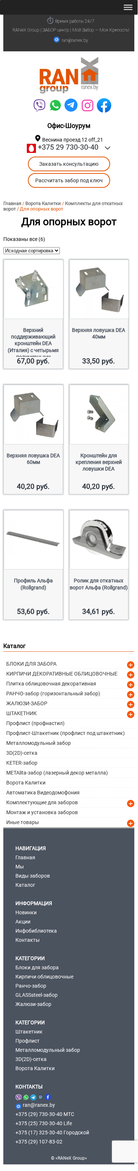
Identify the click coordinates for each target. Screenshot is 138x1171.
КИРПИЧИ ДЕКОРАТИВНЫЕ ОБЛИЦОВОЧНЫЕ (61, 674)
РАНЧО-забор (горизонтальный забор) (53, 693)
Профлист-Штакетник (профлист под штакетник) (65, 733)
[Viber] (39, 105)
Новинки (26, 912)
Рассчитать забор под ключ (69, 180)
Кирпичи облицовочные (44, 977)
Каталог (25, 885)
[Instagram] (40, 1096)
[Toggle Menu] (128, 7)
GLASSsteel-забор (36, 995)
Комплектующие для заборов (42, 802)
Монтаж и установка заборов (42, 812)
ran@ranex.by (75, 40)
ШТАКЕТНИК (21, 713)
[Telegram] (71, 105)
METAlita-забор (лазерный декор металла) (57, 773)
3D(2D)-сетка (21, 753)
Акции (22, 922)
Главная (12, 203)
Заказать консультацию (68, 164)
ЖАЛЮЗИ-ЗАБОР (26, 703)
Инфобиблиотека (36, 931)
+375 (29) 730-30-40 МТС (44, 1114)
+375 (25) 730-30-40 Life (43, 1123)
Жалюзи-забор (33, 1004)
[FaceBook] (104, 105)
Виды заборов (32, 876)
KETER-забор (21, 763)
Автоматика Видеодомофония (43, 792)
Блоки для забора (37, 967)
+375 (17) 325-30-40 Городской (52, 1132)
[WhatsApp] (55, 105)
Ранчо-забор (30, 986)
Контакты (27, 940)
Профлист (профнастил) (35, 723)
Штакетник (29, 1032)
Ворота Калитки (43, 203)
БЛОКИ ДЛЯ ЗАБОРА (31, 664)
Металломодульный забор (38, 743)
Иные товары (22, 822)
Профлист (27, 1041)
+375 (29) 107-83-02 (38, 1142)
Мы (19, 867)
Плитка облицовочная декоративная (51, 684)
